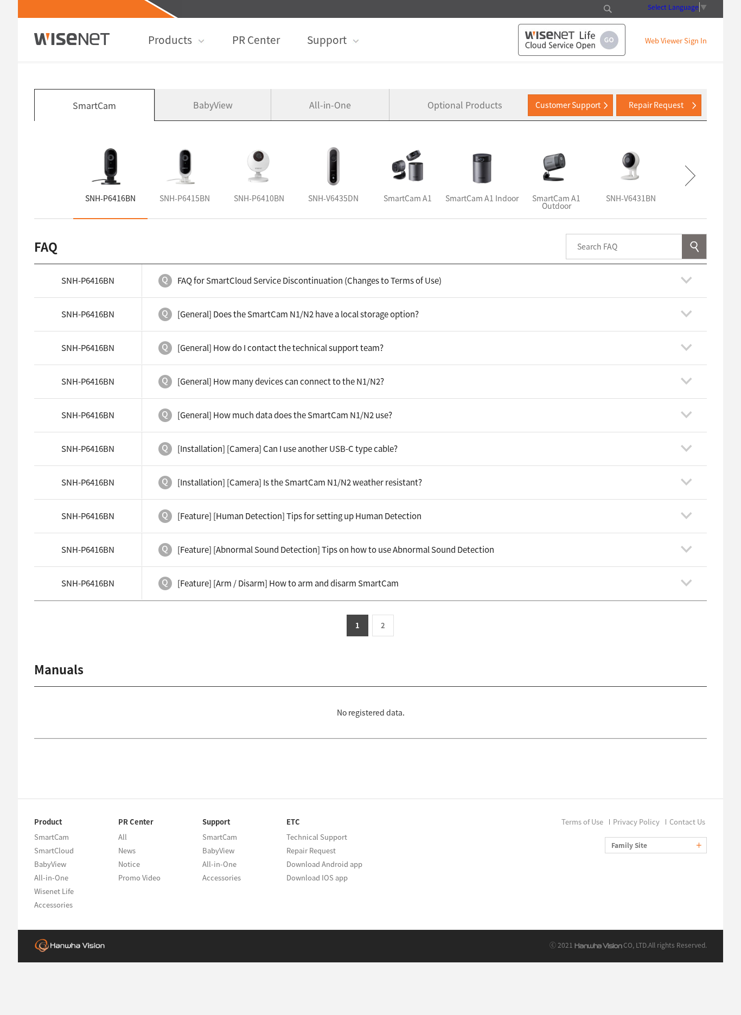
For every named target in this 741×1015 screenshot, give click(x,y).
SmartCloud (54, 850)
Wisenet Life (54, 891)
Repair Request (656, 104)
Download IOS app (317, 877)
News (127, 850)
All (122, 836)
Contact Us (687, 821)
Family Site (630, 845)
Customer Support (568, 104)
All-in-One (330, 104)
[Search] (694, 246)
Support (327, 39)
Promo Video (139, 877)
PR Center (256, 39)
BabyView (213, 104)
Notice (129, 863)
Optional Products (464, 104)
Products (170, 39)
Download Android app (324, 863)
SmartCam (94, 105)
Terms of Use (582, 821)
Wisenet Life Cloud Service (571, 40)
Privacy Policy (636, 821)
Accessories (53, 904)
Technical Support (316, 836)
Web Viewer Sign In (676, 41)
